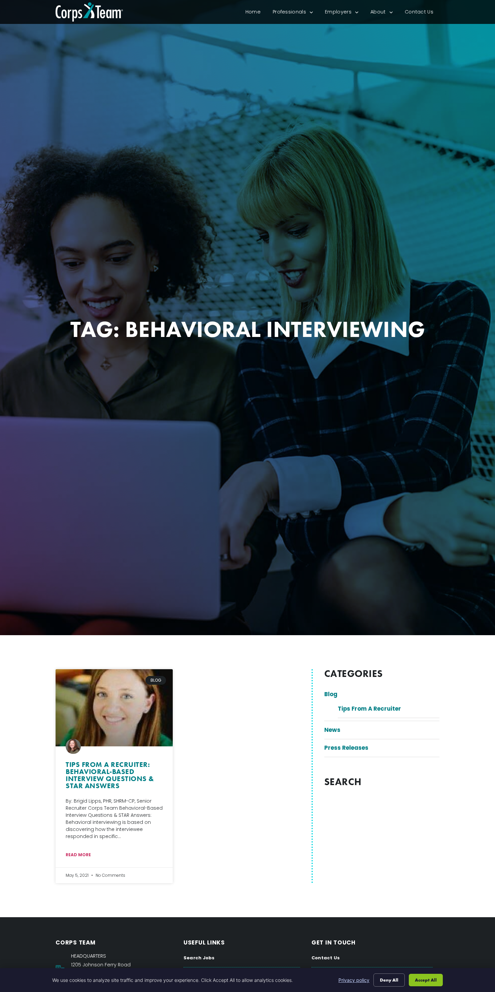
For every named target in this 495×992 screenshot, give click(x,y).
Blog (330, 694)
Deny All (389, 980)
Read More (78, 855)
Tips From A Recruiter (369, 709)
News (332, 730)
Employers (344, 13)
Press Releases (346, 748)
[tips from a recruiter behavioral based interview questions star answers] (114, 708)
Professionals (296, 13)
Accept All (426, 980)
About (384, 13)
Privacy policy (353, 980)
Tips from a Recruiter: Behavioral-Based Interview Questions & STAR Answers (110, 775)
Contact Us (422, 13)
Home (256, 13)
